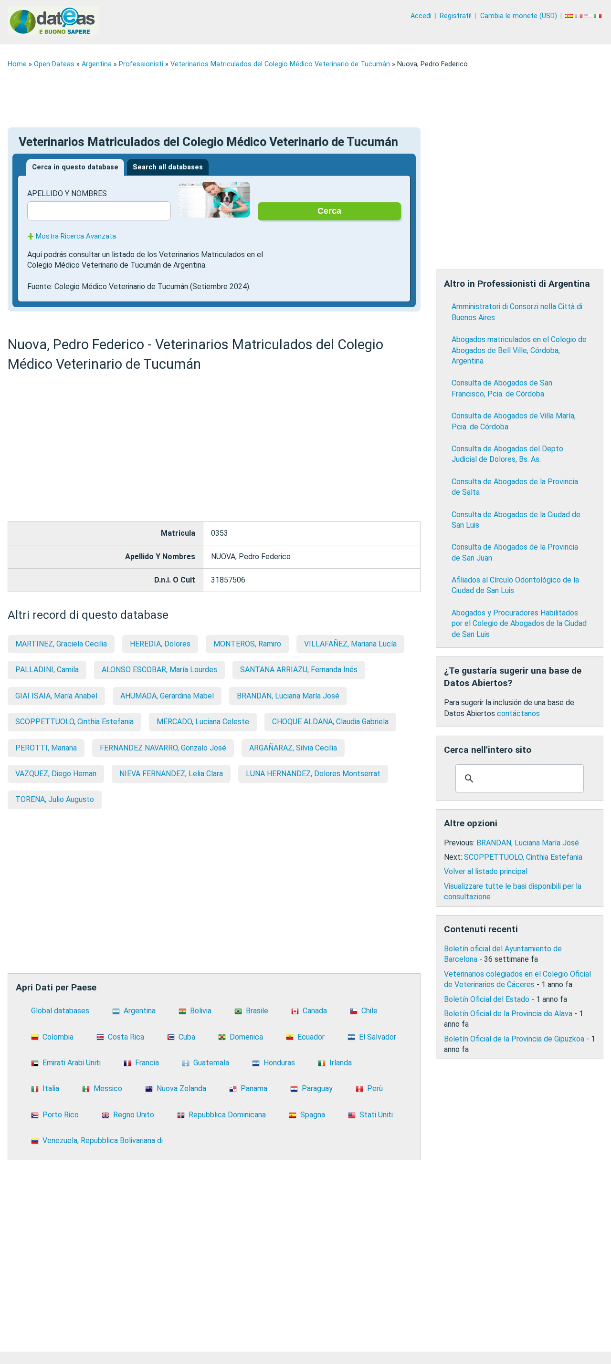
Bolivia (200, 1010)
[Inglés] (589, 16)
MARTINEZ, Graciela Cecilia (61, 643)
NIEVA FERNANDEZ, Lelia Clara (171, 773)
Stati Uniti (376, 1114)
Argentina (97, 64)
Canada (315, 1010)
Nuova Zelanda (181, 1088)
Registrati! (456, 16)
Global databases (60, 1010)
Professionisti (141, 64)
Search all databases (168, 167)
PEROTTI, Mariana (46, 747)
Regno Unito (133, 1114)
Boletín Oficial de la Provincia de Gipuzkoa (514, 1038)
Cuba (187, 1036)
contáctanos (518, 713)
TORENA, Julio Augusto (54, 799)
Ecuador (311, 1036)
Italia (50, 1088)
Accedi (421, 16)
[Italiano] (598, 16)
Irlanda (340, 1062)
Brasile (257, 1010)
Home (17, 64)
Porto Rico (60, 1114)
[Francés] (579, 16)
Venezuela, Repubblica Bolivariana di (102, 1140)
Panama (254, 1088)
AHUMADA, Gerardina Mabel (167, 695)
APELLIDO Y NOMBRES (67, 193)
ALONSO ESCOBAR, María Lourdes (159, 669)
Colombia (58, 1036)
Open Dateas (54, 64)
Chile (369, 1010)
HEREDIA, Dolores (160, 643)
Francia (147, 1062)
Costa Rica (126, 1036)
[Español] (570, 16)
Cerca (329, 211)
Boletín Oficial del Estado (486, 999)
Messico (108, 1088)
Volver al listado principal (485, 871)
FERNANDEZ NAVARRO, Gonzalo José (163, 747)
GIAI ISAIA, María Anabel (56, 695)
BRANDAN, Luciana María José (288, 695)
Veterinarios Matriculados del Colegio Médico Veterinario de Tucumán (280, 64)
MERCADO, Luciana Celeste (203, 721)
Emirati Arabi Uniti (71, 1062)
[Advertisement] (294, 97)
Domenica (246, 1036)
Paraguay (317, 1088)
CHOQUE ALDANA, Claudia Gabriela (330, 721)
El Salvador (377, 1036)
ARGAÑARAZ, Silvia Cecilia (293, 747)
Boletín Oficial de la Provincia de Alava (508, 1013)
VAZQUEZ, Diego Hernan (55, 773)
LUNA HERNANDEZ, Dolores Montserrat (313, 773)
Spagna (312, 1114)
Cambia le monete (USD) (518, 16)
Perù (375, 1088)
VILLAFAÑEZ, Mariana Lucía (350, 643)
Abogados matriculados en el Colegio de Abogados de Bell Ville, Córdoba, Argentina (519, 350)
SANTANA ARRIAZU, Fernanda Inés (299, 669)
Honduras (279, 1062)
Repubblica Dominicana (227, 1114)
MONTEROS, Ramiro (247, 643)
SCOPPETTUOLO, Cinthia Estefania (74, 721)
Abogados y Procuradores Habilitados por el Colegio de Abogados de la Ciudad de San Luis (519, 623)
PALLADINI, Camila (47, 669)
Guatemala (211, 1062)
